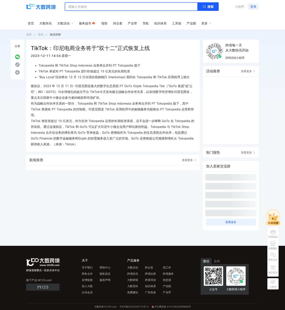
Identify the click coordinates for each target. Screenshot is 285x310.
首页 (29, 34)
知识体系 (150, 286)
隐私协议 (105, 273)
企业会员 (87, 292)
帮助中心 (105, 267)
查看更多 (187, 160)
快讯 (40, 34)
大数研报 (132, 279)
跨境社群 (150, 273)
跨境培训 (150, 279)
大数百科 (132, 286)
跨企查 (149, 267)
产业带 (167, 292)
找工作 (167, 267)
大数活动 (132, 267)
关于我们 (87, 267)
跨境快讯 (132, 273)
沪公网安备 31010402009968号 (173, 306)
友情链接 (87, 279)
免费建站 (132, 292)
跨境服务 (168, 273)
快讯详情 (55, 34)
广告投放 (150, 292)
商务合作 (87, 273)
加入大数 (87, 286)
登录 (253, 7)
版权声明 (105, 279)
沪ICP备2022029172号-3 (134, 306)
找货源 (167, 279)
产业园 (167, 286)
